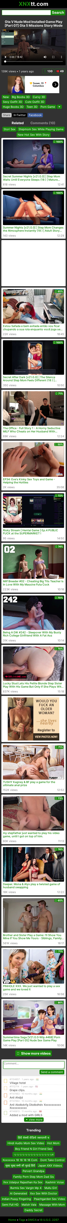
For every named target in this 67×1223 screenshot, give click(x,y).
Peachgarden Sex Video (49, 1199)
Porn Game (48, 106)
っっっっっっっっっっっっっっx (34, 1154)
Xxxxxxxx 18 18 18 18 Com (20, 1160)
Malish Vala (29, 1204)
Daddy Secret (33, 1210)
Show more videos (36, 1053)
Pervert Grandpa (33, 1171)
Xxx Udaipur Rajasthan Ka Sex (22, 1182)
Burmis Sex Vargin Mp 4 (25, 1187)
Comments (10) (42, 123)
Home (12, 1219)
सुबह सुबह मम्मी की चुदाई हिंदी (20, 1165)
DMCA (32, 1219)
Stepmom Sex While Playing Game (41, 129)
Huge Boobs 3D (13, 106)
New (6, 97)
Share (6, 115)
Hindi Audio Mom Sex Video (26, 1143)
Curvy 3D (39, 97)
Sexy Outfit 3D (12, 101)
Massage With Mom (52, 1204)
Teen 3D (32, 106)
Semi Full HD (10, 1204)
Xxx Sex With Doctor (43, 1193)
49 (62, 71)
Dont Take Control (52, 1160)
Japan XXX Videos (50, 1165)
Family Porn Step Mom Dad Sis (33, 1176)
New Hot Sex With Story (33, 135)
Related (18, 123)
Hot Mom (53, 1143)
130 (50, 71)
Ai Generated (18, 1193)
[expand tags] (59, 107)
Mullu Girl (50, 1187)
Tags (22, 1219)
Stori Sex (9, 129)
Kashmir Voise (55, 1182)
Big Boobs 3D (21, 97)
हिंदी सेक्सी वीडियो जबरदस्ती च (33, 1137)
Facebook (35, 115)
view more (35, 1119)
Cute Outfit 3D (34, 101)
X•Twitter (19, 115)
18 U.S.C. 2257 (49, 1219)
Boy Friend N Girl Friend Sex (33, 1149)
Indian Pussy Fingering (16, 1199)
